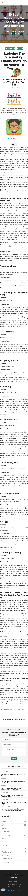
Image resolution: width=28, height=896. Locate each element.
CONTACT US (18, 882)
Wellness (14, 849)
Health (14, 838)
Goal (14, 822)
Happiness (14, 862)
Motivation (14, 828)
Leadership (14, 832)
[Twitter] (11, 138)
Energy (14, 845)
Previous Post (7, 709)
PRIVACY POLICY (14, 887)
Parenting (14, 855)
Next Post (20, 709)
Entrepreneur (14, 859)
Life (14, 825)
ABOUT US (8, 882)
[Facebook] (9, 138)
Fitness (14, 842)
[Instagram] (14, 138)
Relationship (14, 852)
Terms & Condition (14, 884)
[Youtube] (19, 138)
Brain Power (14, 835)
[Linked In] (17, 138)
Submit (14, 759)
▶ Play (14, 144)
